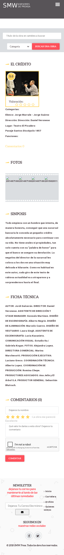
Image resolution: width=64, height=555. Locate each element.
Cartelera (50, 496)
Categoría (15, 46)
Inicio (48, 491)
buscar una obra (45, 46)
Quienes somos (49, 508)
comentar (15, 458)
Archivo (49, 502)
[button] (57, 4)
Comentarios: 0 (14, 146)
